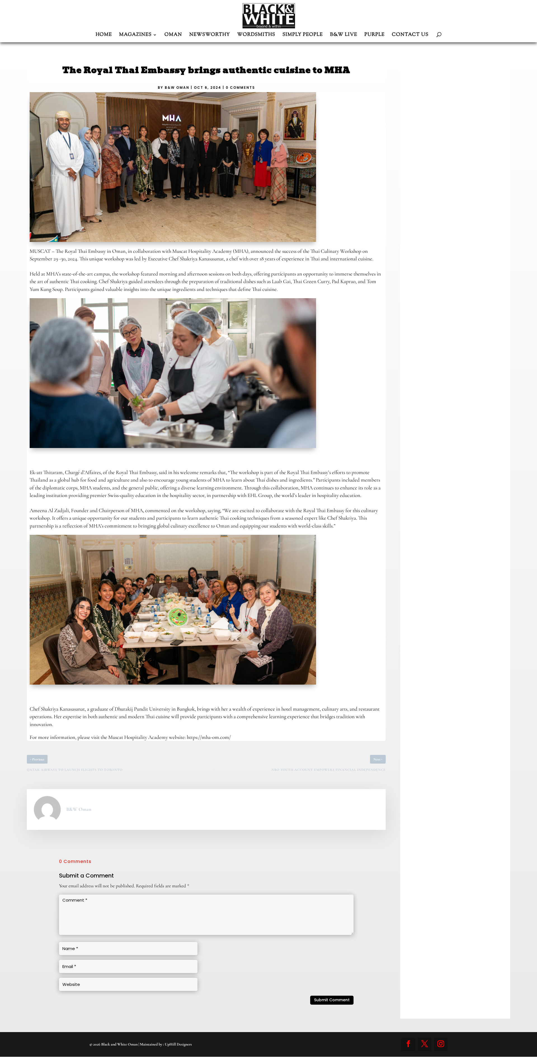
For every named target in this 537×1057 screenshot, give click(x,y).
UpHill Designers (178, 1044)
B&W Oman (177, 87)
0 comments (240, 87)
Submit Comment (332, 1000)
